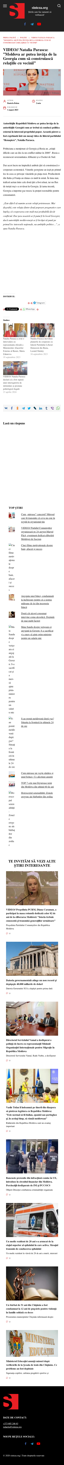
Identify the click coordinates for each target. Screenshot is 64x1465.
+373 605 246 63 (10, 1423)
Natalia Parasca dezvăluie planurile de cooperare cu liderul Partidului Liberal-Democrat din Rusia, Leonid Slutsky (41, 344)
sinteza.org (40, 7)
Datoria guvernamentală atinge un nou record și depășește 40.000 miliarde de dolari (31, 982)
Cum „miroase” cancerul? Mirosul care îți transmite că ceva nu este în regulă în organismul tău (38, 518)
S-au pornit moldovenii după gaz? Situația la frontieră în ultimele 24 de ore (37, 722)
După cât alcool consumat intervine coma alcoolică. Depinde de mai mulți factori (38, 617)
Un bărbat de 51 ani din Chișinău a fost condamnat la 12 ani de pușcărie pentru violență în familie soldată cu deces (31, 1308)
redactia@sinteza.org (12, 1426)
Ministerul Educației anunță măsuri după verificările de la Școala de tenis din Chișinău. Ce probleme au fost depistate (31, 1364)
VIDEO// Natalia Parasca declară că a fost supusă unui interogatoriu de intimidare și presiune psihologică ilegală (14, 382)
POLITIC (11, 89)
